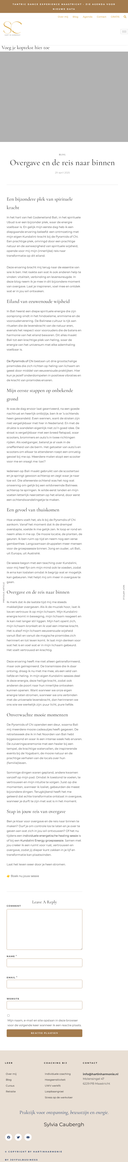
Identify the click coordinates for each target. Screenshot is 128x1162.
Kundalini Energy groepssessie (42, 840)
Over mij (63, 16)
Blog (75, 16)
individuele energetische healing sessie (50, 835)
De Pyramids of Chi (20, 361)
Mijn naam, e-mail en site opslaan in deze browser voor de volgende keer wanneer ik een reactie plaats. (45, 1023)
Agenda (87, 16)
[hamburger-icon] (124, 31)
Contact (101, 16)
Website (13, 998)
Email (11, 977)
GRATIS (115, 16)
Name (11, 956)
